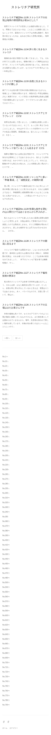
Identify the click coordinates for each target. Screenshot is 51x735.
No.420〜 (6, 549)
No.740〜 (6, 681)
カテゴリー (13, 728)
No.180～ (6, 446)
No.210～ (6, 460)
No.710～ (6, 667)
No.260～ (6, 474)
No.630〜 (6, 629)
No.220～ (6, 465)
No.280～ (6, 484)
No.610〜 (6, 620)
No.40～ (5, 375)
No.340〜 (6, 512)
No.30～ (5, 371)
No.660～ (6, 644)
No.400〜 (6, 540)
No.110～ (6, 408)
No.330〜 (6, 507)
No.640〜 (6, 634)
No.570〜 (6, 601)
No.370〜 (6, 526)
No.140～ (6, 422)
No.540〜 (6, 587)
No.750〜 (6, 686)
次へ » (17, 338)
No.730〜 (6, 676)
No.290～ (6, 488)
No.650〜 (6, 639)
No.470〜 (6, 573)
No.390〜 (6, 535)
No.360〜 (6, 521)
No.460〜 (6, 568)
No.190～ (6, 451)
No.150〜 (6, 427)
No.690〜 (6, 658)
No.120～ (6, 413)
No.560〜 (6, 596)
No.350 (5, 517)
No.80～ (5, 394)
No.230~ (5, 469)
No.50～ (5, 380)
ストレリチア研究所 (25, 7)
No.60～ (5, 385)
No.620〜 (6, 625)
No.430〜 (6, 554)
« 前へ (7, 338)
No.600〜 (6, 615)
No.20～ (5, 366)
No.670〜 (6, 648)
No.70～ (5, 389)
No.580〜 (6, 606)
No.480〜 (6, 578)
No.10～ (5, 361)
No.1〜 (5, 356)
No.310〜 (6, 498)
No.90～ (5, 399)
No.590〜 (6, 611)
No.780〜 (6, 700)
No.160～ (6, 432)
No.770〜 (6, 695)
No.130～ (6, 418)
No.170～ (6, 441)
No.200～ (6, 455)
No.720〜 (6, 672)
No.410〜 (6, 545)
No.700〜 (6, 662)
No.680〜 (6, 653)
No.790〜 (6, 705)
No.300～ (6, 493)
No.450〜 (6, 564)
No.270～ (6, 479)
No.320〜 (6, 502)
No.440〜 (6, 559)
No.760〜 (6, 691)
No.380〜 (6, 531)
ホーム (4, 728)
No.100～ (6, 403)
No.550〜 (6, 592)
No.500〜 (6, 582)
